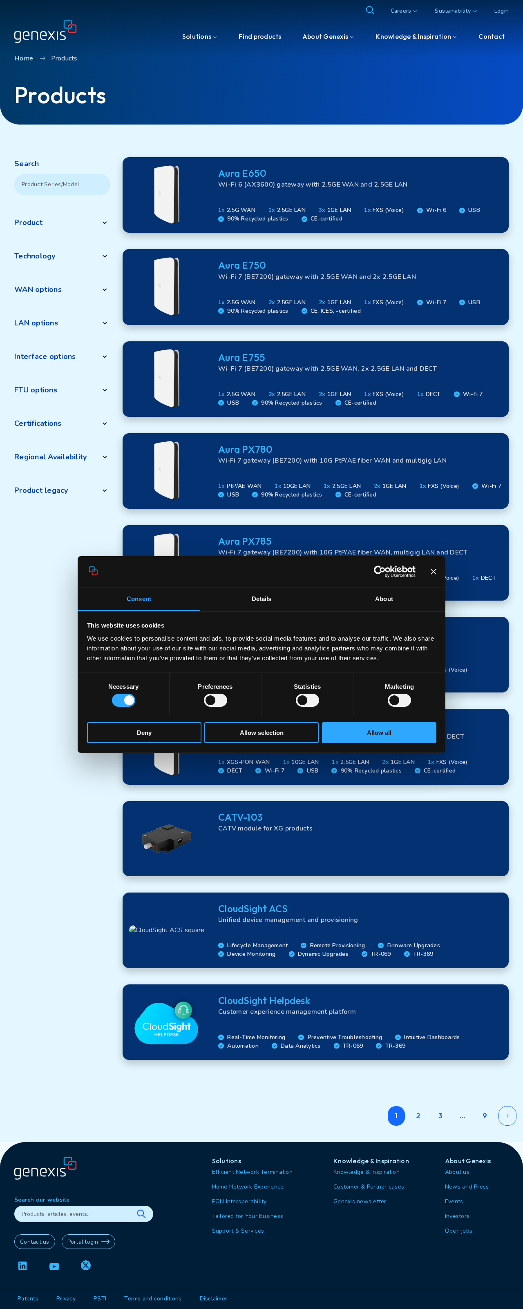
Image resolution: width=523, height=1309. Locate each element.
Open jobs (458, 1231)
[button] (316, 195)
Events (454, 1201)
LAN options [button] (36, 323)
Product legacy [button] (41, 490)
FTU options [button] (35, 390)
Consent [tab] (139, 598)
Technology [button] (35, 256)
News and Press (467, 1187)
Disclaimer (214, 1298)
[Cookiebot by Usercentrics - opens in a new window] (380, 572)
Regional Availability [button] (50, 457)
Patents (28, 1298)
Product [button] (28, 222)
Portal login (82, 1242)
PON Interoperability (239, 1201)
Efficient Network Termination (252, 1172)
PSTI (100, 1298)
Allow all (379, 732)
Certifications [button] (38, 423)
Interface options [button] (45, 356)
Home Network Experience (248, 1187)
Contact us (34, 1242)
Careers (401, 11)
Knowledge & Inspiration (366, 1172)
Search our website (42, 1200)
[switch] (215, 700)
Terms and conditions (152, 1298)
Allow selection (262, 732)
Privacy (66, 1298)
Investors (457, 1216)
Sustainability (453, 11)
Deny (144, 732)
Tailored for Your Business (248, 1216)
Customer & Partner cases (368, 1187)
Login (501, 11)
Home (23, 58)
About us (457, 1172)
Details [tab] (262, 598)
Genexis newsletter (360, 1201)
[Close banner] (433, 572)
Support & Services (238, 1231)
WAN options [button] (38, 289)
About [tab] (384, 598)
